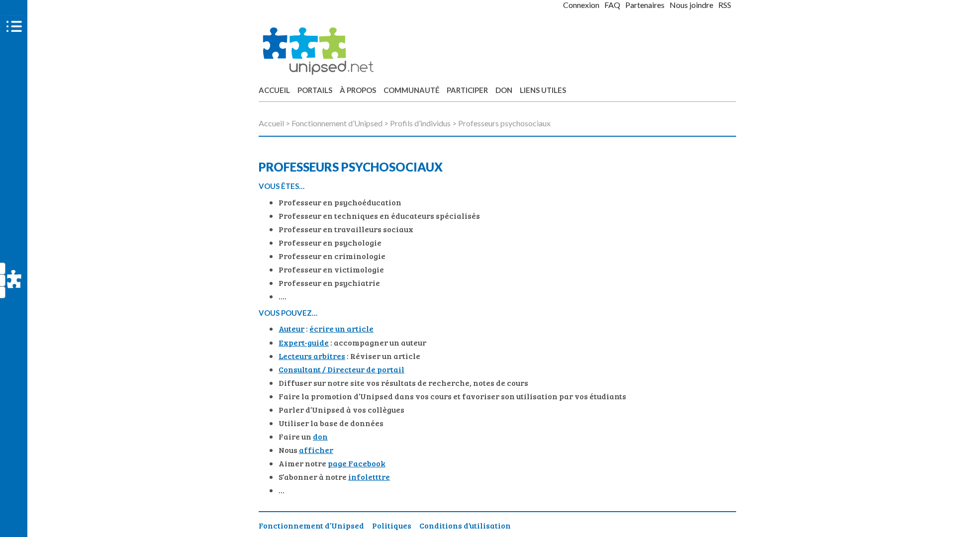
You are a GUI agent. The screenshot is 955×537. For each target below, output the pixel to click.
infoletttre (369, 476)
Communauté (411, 90)
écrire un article (341, 328)
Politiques (391, 525)
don (320, 436)
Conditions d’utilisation (465, 525)
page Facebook (356, 463)
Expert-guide (304, 342)
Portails (314, 90)
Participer (467, 90)
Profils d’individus (420, 123)
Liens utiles (543, 90)
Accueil (274, 90)
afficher (316, 450)
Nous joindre (691, 4)
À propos (358, 90)
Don (503, 90)
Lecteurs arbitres (312, 356)
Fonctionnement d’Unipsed (336, 123)
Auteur (291, 328)
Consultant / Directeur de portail (341, 369)
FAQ (612, 4)
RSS (724, 4)
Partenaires (645, 4)
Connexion (581, 4)
